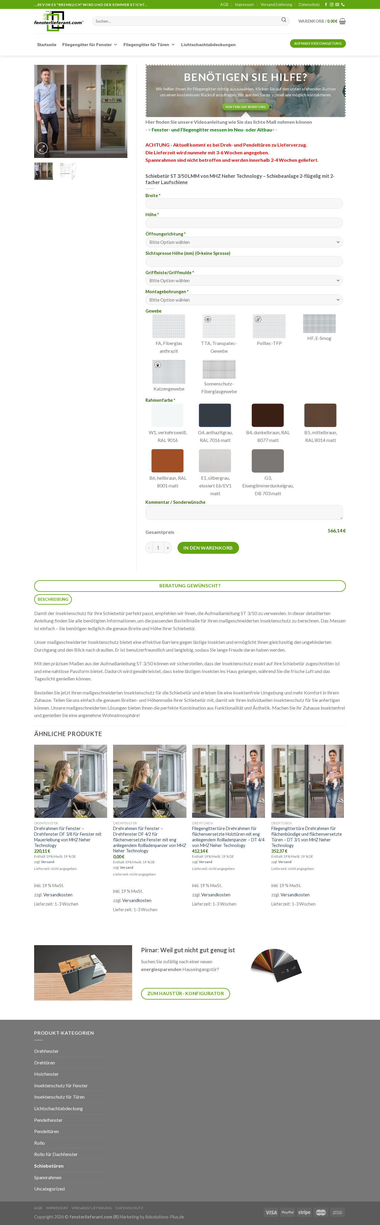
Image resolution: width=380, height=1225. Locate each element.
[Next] (118, 110)
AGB (224, 4)
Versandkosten (57, 894)
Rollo (39, 1143)
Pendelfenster (48, 1120)
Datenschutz (309, 4)
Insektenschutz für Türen (59, 1096)
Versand (47, 862)
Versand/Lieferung (276, 4)
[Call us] (343, 5)
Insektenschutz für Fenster (61, 1085)
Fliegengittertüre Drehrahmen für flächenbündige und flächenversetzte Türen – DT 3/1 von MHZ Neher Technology (306, 837)
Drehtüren (44, 1062)
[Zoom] (42, 148)
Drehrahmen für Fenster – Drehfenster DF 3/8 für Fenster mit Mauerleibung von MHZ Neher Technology (68, 837)
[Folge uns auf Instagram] (331, 5)
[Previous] (43, 110)
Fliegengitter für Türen (146, 44)
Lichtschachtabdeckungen (208, 44)
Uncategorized (49, 1188)
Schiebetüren (49, 1165)
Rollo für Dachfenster (56, 1154)
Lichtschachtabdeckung (58, 1108)
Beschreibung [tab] (53, 599)
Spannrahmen (47, 1177)
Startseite (46, 44)
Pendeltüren (46, 1131)
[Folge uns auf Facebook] (326, 5)
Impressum (244, 4)
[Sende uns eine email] (337, 5)
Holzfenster (46, 1074)
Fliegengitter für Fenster (87, 44)
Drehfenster (46, 1051)
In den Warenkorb (208, 547)
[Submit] (284, 20)
